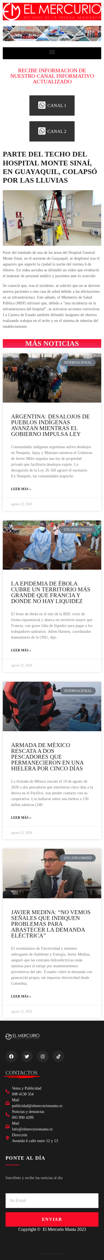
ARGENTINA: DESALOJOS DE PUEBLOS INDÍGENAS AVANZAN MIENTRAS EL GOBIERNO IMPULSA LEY (50, 425)
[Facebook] (11, 1056)
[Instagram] (43, 1056)
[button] (52, 51)
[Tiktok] (58, 1056)
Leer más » (21, 489)
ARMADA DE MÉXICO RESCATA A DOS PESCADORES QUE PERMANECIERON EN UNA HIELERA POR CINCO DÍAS (47, 757)
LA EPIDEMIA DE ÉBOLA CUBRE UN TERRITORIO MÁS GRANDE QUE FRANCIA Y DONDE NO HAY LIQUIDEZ (50, 592)
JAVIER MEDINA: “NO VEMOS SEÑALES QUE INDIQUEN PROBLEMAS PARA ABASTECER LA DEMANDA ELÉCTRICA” (51, 924)
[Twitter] (27, 1056)
